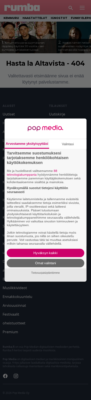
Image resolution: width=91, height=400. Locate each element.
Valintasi (68, 144)
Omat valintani (45, 263)
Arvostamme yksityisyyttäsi (27, 143)
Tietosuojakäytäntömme (45, 272)
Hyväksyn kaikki (45, 253)
